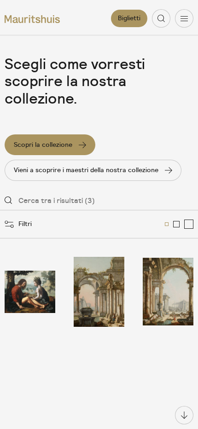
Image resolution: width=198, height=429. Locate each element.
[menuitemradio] (167, 224)
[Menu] (184, 18)
